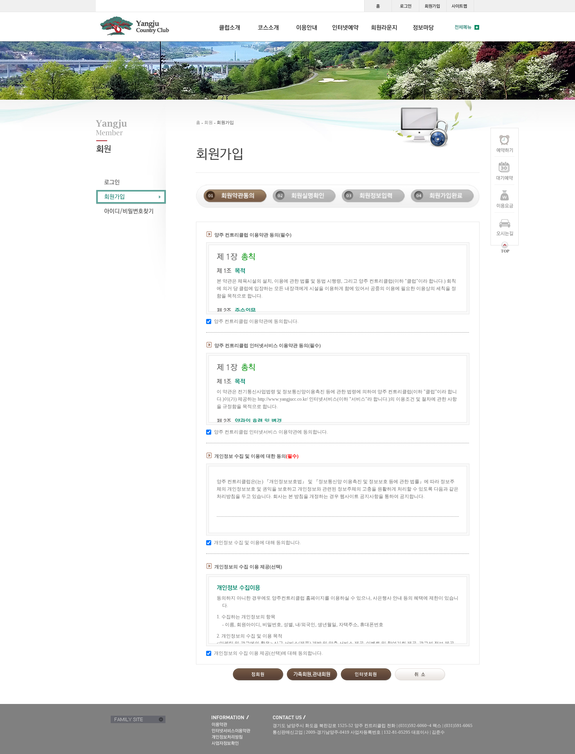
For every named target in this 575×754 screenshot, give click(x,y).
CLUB (229, 26)
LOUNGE (384, 26)
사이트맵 (460, 6)
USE (307, 26)
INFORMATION (423, 26)
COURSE (268, 26)
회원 (208, 122)
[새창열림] (242, 743)
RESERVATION (345, 26)
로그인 (405, 6)
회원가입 (432, 6)
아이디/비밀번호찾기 (131, 211)
